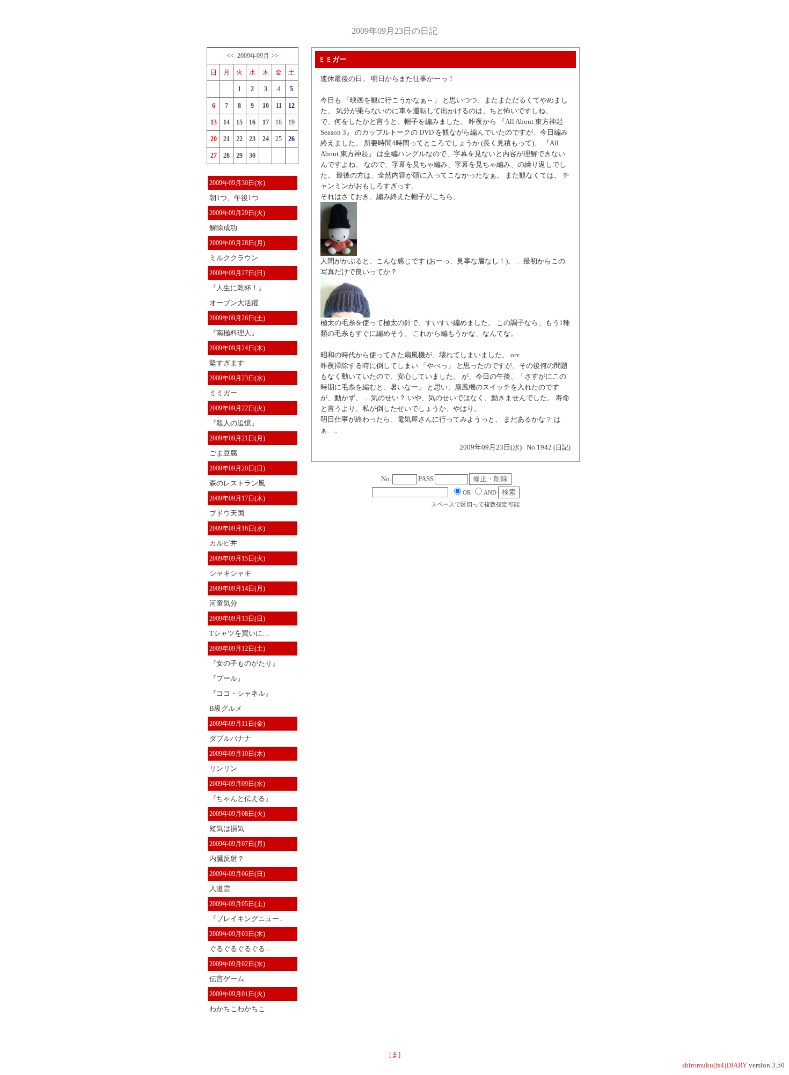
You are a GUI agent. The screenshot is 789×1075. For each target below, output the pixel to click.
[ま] (394, 1054)
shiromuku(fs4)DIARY (714, 1065)
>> (275, 55)
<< (230, 55)
